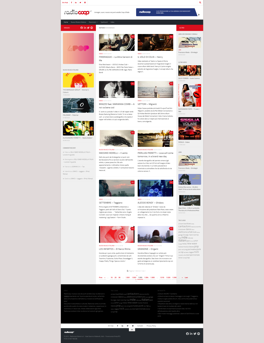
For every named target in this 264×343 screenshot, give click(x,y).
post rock (181, 249)
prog (185, 249)
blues (189, 223)
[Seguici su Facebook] (81, 28)
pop (196, 246)
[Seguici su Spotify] (91, 28)
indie (184, 237)
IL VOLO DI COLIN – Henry (150, 57)
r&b (179, 252)
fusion (198, 232)
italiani (182, 240)
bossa (192, 224)
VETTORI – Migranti (147, 104)
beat (185, 224)
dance (188, 229)
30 (119, 277)
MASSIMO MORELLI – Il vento (113, 153)
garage (180, 235)
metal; (184, 244)
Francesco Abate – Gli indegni (188, 52)
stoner (180, 258)
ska (185, 255)
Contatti (140, 326)
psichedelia (192, 249)
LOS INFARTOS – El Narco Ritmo (114, 249)
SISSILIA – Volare (184, 142)
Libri (179, 50)
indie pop (190, 238)
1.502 (134, 277)
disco (193, 229)
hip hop (126, 300)
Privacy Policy (151, 326)
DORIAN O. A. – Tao (78, 167)
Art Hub (65, 3)
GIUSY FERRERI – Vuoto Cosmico (189, 78)
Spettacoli (104, 22)
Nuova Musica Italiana (78, 22)
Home (66, 22)
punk (198, 249)
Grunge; (186, 235)
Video (112, 22)
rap (182, 252)
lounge (180, 244)
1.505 (152, 277)
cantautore (184, 226)
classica (193, 227)
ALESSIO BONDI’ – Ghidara (150, 202)
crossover (182, 229)
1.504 (146, 277)
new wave (192, 243)
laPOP (196, 241)
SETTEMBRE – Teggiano (110, 202)
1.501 (128, 277)
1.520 (168, 277)
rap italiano (186, 252)
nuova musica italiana (186, 247)
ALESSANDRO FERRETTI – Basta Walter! (77, 138)
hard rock (192, 235)
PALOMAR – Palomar (70, 115)
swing (184, 258)
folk (190, 232)
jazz (188, 241)
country (198, 227)
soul (187, 255)
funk (194, 232)
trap (188, 258)
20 (115, 277)
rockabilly (180, 255)
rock (196, 251)
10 (112, 277)
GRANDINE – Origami (148, 249)
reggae (191, 252)
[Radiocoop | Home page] (78, 12)
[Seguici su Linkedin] (85, 28)
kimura (191, 241)
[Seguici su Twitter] (88, 28)
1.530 (174, 277)
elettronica (183, 232)
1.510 (162, 277)
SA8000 (66, 296)
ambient (180, 224)
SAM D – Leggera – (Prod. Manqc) (82, 179)
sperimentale (195, 255)
